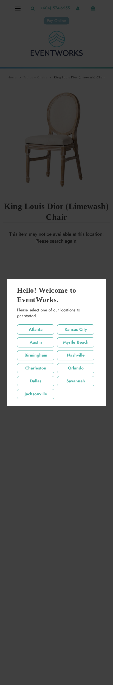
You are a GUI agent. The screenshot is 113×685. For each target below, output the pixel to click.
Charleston (35, 368)
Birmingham (35, 355)
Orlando (76, 368)
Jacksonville (35, 394)
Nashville (76, 355)
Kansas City (75, 329)
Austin (36, 342)
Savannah (75, 381)
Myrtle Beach (76, 342)
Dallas (35, 381)
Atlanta (36, 329)
